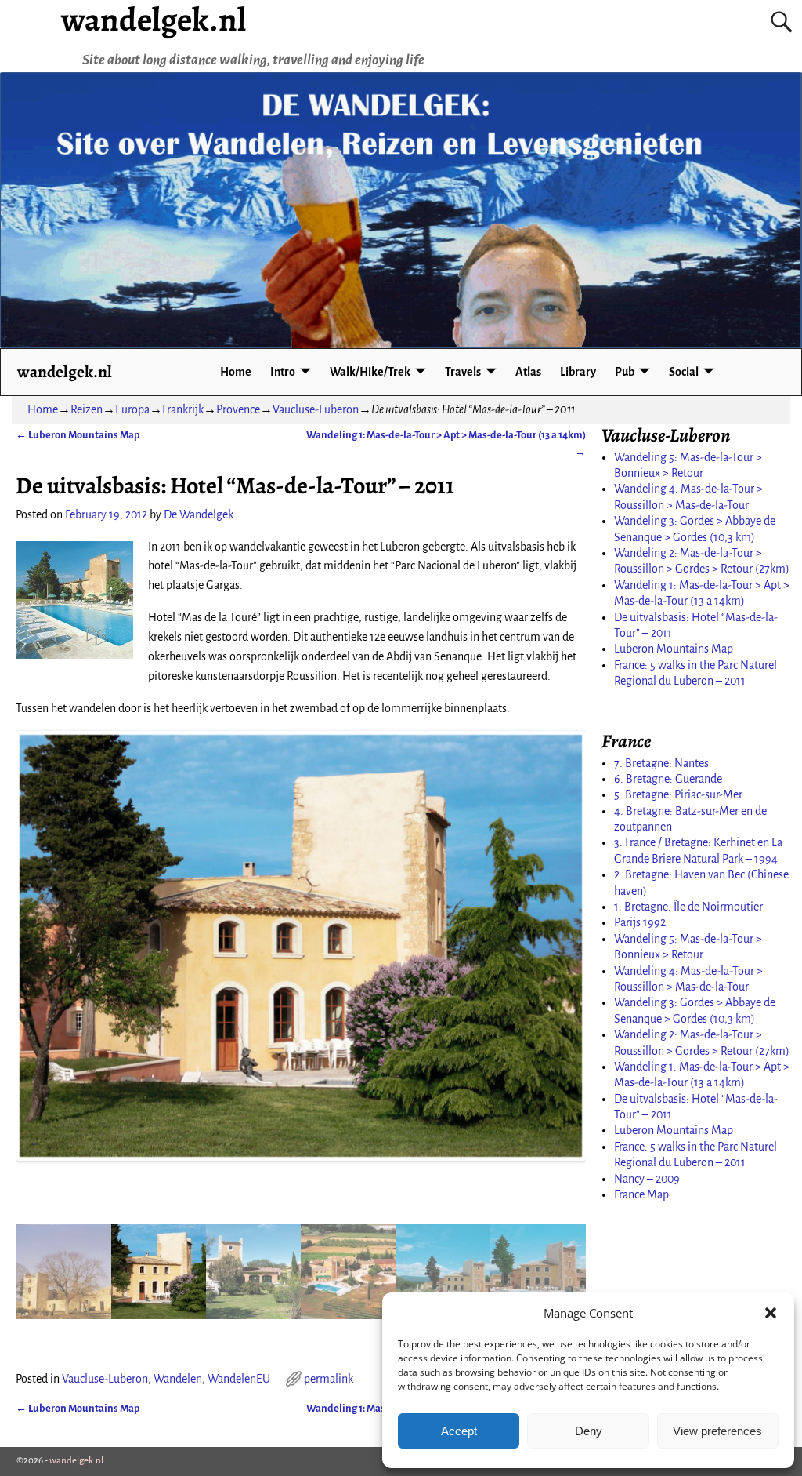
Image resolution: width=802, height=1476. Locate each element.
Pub (624, 371)
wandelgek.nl (64, 371)
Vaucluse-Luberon (316, 409)
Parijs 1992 (640, 922)
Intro (282, 371)
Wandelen (178, 1378)
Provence (238, 409)
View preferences (717, 1431)
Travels (463, 371)
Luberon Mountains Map (77, 435)
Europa (132, 409)
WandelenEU (239, 1378)
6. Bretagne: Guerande (668, 779)
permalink (328, 1378)
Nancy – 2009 (647, 1178)
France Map (641, 1194)
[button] (771, 1313)
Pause (41, 1135)
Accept (459, 1431)
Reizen (86, 409)
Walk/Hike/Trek (370, 371)
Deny (588, 1431)
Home (235, 371)
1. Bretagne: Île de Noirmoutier (688, 906)
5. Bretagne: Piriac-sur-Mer (678, 794)
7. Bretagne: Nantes (661, 763)
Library (578, 371)
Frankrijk (183, 409)
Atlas (528, 371)
